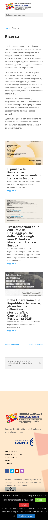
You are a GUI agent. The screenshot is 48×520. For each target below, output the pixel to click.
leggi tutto (11, 190)
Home (7, 28)
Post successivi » (36, 344)
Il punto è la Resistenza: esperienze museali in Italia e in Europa (24, 173)
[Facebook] (7, 471)
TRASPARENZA (11, 451)
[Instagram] (22, 471)
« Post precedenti (12, 344)
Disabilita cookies (26, 516)
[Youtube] (17, 471)
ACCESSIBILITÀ (11, 457)
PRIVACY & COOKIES (13, 454)
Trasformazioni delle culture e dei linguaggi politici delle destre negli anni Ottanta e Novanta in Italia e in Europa (23, 236)
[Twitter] (12, 471)
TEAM (7, 460)
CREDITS (8, 463)
